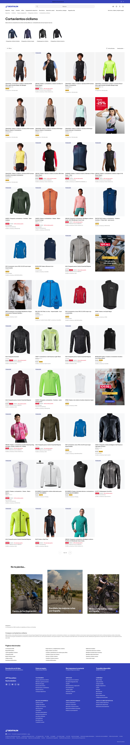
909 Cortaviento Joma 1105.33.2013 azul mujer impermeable (18, 267)
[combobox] (121, 48)
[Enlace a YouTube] (12, 684)
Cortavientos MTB (9, 648)
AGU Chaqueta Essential (12, 356)
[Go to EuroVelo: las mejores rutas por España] (80, 611)
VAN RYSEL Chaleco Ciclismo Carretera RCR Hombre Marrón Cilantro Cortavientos (19, 129)
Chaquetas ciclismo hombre (13, 41)
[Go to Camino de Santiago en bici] (40, 611)
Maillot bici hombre (90, 648)
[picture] (20, 66)
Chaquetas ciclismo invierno (57, 41)
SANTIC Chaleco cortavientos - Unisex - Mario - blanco (18, 492)
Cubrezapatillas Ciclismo (11, 652)
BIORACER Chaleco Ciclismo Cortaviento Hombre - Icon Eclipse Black (109, 357)
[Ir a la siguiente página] (70, 552)
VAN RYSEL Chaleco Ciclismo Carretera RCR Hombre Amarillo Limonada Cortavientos (19, 174)
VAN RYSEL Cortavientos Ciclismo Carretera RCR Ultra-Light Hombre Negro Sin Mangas (18, 84)
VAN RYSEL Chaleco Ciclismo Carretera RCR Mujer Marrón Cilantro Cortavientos (49, 129)
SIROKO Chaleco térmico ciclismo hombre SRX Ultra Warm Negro (49, 174)
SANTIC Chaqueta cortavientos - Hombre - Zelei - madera (18, 219)
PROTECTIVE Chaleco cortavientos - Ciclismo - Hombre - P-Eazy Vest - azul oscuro (108, 219)
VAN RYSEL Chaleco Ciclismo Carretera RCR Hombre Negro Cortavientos (79, 84)
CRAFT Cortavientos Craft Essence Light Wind (48, 356)
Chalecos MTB (8, 658)
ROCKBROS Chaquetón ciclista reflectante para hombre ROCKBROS (48, 492)
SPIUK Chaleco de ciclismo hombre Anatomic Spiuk (79, 400)
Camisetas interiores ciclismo (93, 650)
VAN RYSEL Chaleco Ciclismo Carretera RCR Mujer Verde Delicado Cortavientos (79, 129)
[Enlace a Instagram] (15, 684)
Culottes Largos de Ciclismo (52, 654)
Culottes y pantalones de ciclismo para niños (56, 652)
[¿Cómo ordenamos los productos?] (107, 48)
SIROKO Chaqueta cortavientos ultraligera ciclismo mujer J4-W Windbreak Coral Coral (79, 219)
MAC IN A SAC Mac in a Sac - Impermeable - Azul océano (48, 312)
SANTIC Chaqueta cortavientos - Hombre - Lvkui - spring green (48, 400)
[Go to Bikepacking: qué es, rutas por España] (117, 611)
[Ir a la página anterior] (60, 552)
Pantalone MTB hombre (11, 660)
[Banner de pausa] (121, 2)
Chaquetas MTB (9, 654)
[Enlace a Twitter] (9, 684)
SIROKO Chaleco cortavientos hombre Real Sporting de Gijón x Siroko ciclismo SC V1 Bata (19, 445)
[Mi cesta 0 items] (123, 6)
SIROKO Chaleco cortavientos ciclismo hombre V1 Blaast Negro (49, 84)
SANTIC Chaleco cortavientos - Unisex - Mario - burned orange (48, 219)
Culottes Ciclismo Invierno (52, 658)
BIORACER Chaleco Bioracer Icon (44, 266)
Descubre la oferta (110, 267)
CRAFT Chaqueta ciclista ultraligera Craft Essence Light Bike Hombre (109, 445)
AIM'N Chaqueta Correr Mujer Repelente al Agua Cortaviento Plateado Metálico (18, 312)
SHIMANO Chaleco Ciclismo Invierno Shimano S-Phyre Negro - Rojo (80, 174)
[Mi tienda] (113, 6)
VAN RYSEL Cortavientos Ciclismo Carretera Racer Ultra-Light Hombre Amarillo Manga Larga (109, 84)
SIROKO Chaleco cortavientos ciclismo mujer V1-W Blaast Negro (109, 174)
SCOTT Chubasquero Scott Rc (103, 491)
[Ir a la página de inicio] (11, 6)
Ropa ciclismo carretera (51, 650)
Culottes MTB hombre (51, 660)
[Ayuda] (116, 6)
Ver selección (110, 129)
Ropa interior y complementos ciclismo (55, 648)
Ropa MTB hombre (9, 650)
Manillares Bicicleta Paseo (92, 654)
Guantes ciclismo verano (92, 656)
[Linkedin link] (18, 684)
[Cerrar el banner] (123, 2)
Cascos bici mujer (90, 658)
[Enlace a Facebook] (6, 684)
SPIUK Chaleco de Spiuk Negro (103, 311)
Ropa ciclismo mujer (10, 656)
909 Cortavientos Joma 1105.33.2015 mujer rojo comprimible (78, 312)
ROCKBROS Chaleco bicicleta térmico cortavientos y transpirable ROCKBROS (79, 492)
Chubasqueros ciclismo (42, 41)
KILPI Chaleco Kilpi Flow (41, 539)
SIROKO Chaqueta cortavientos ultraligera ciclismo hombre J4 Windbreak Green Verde (79, 540)
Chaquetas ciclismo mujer (27, 41)
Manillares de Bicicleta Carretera (94, 652)
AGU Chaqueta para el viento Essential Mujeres (78, 266)
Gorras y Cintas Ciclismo (52, 656)
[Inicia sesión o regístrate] (119, 6)
